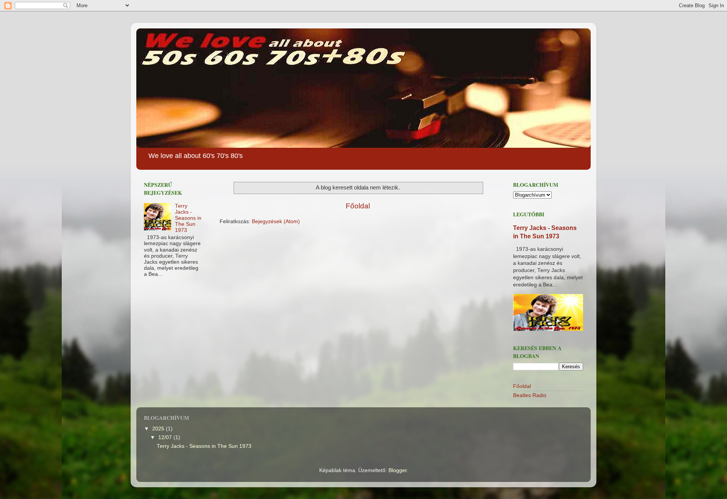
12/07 (165, 437)
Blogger (397, 470)
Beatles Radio (529, 395)
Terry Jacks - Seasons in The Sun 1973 (188, 218)
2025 (159, 429)
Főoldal (358, 206)
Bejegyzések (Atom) (276, 221)
